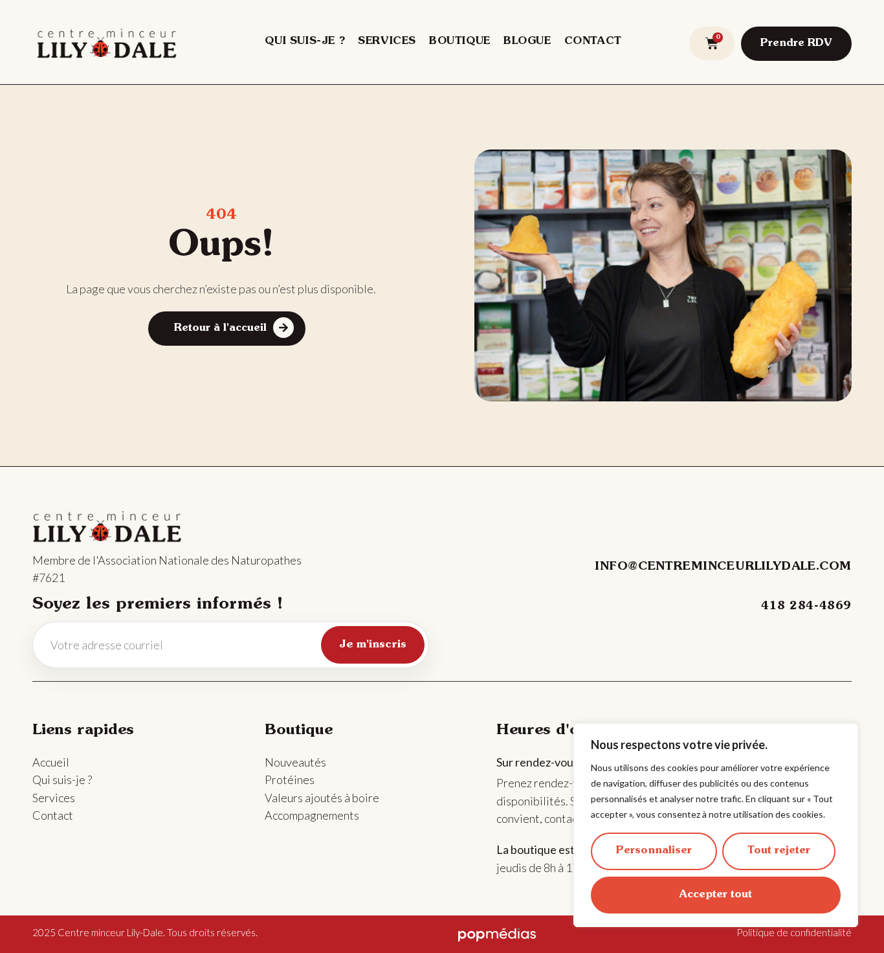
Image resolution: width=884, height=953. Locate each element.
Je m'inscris (372, 644)
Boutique (460, 41)
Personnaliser (654, 851)
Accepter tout (716, 895)
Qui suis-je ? (305, 41)
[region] (715, 825)
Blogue (527, 41)
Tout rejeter (778, 851)
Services (387, 41)
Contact (593, 41)
